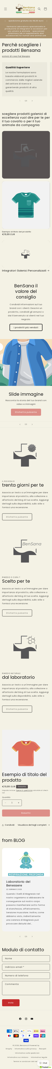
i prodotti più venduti (26, 327)
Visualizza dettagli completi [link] (32, 825)
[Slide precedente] (20, 424)
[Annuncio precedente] (5, 21)
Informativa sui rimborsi (17, 1057)
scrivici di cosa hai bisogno (16, 56)
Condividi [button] (9, 825)
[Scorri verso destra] (32, 101)
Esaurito (26, 812)
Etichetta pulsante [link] (26, 412)
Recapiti (42, 1049)
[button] (5, 9)
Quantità (6, 797)
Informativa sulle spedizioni (27, 1053)
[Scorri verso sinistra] (20, 101)
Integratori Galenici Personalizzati (24, 270)
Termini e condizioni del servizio (27, 1061)
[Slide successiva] (32, 424)
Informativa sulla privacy (26, 1049)
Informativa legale (39, 1057)
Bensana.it (24, 1045)
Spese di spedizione (24, 790)
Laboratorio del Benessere (18, 883)
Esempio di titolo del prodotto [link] (16, 232)
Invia (10, 1002)
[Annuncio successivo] (47, 21)
